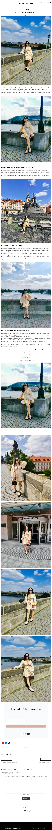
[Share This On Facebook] (5, 754)
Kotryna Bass (44, 828)
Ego (6, 335)
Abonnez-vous (26, 798)
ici (29, 354)
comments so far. (5, 767)
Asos (15, 335)
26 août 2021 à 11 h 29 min (9, 773)
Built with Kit (26, 734)
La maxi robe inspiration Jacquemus (10, 772)
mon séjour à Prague (43, 87)
